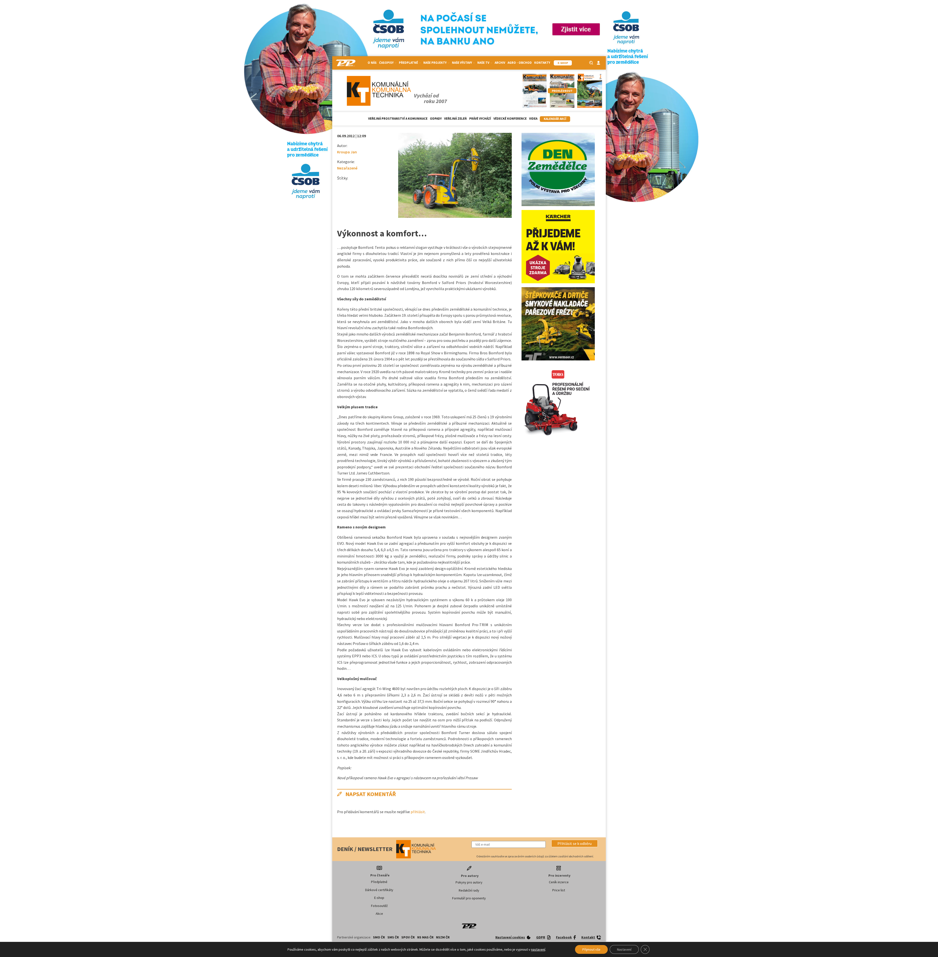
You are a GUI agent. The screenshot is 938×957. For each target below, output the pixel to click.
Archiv (500, 63)
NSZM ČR (443, 937)
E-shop (379, 897)
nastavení (538, 949)
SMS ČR (393, 937)
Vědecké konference (510, 118)
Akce (379, 913)
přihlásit (418, 811)
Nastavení (624, 949)
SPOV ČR (408, 937)
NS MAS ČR (425, 937)
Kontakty (542, 63)
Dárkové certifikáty (379, 890)
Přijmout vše (591, 949)
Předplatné (379, 882)
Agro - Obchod (520, 63)
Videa (533, 118)
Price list (558, 890)
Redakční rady (469, 890)
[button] (574, 843)
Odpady (436, 118)
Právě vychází (480, 118)
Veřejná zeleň (455, 118)
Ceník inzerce (559, 882)
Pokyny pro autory (469, 882)
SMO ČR (379, 937)
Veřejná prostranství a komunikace (397, 118)
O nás (372, 63)
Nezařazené (347, 168)
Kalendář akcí (555, 119)
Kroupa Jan (347, 151)
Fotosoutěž (379, 906)
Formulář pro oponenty (469, 898)
